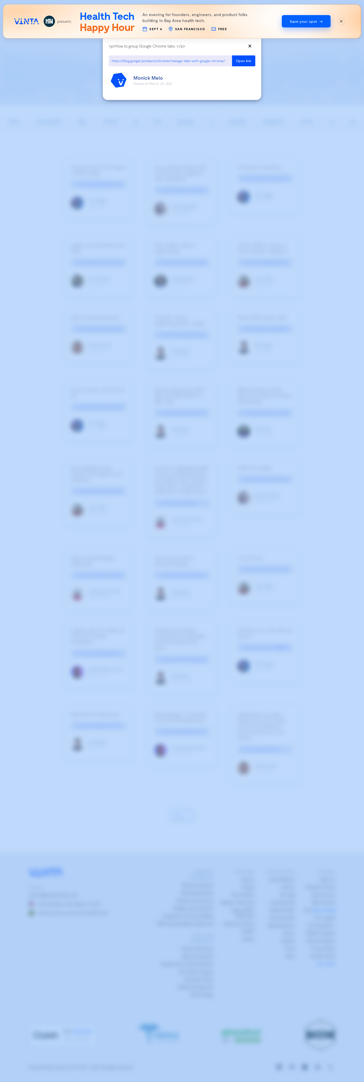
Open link (243, 61)
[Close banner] (341, 21)
